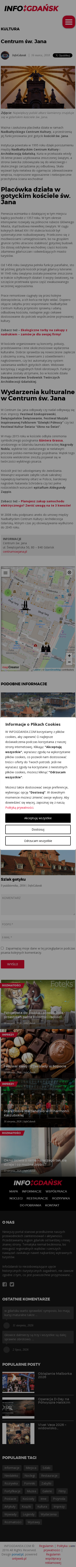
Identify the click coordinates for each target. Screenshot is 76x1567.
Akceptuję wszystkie (38, 818)
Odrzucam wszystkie (38, 841)
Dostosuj (38, 829)
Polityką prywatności (19, 808)
